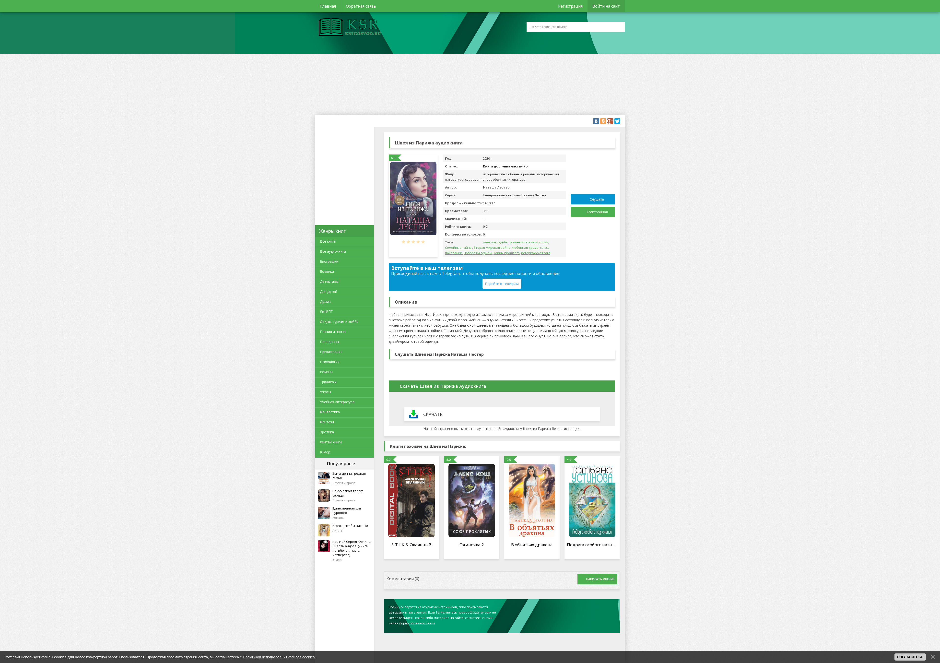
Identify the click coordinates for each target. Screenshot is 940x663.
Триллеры (328, 381)
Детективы (329, 281)
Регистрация (570, 6)
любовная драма (525, 247)
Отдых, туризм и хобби (339, 321)
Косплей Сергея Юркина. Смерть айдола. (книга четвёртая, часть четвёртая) (351, 548)
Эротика (327, 432)
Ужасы (325, 392)
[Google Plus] (610, 121)
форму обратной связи (417, 623)
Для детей (328, 291)
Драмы (325, 301)
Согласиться (910, 657)
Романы (326, 371)
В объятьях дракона (531, 544)
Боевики (327, 271)
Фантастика (330, 412)
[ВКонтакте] (596, 121)
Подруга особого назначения (597, 544)
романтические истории (529, 242)
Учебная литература (337, 402)
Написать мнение (600, 579)
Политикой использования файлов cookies (279, 657)
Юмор (325, 452)
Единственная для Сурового (346, 510)
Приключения (331, 351)
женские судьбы (495, 242)
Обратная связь (361, 6)
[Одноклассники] (603, 121)
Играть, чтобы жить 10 (350, 525)
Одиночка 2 (471, 544)
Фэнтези (327, 422)
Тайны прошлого (507, 253)
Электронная (597, 212)
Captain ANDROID (348, 27)
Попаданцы (329, 341)
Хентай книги (331, 442)
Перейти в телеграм (502, 283)
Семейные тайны (458, 247)
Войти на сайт (606, 6)
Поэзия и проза (333, 331)
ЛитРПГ (326, 311)
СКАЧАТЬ (433, 414)
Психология (330, 361)
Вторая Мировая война (492, 247)
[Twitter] (617, 121)
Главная (328, 6)
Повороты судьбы (478, 253)
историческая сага (535, 253)
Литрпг (337, 531)
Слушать (597, 199)
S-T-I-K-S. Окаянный (411, 544)
